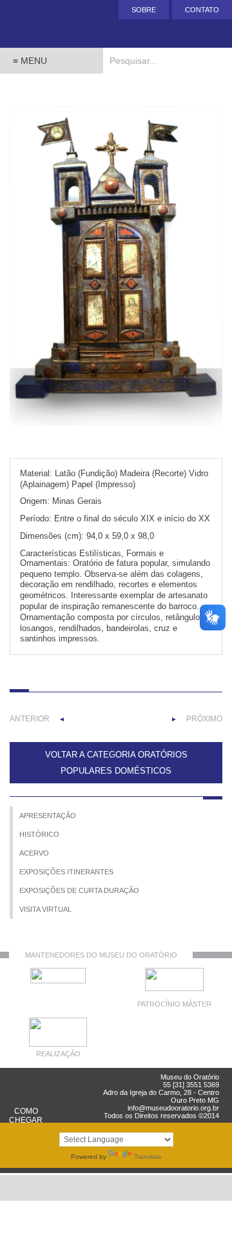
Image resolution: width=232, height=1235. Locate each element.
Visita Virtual (45, 909)
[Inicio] (51, 24)
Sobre (143, 10)
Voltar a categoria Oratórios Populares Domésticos (116, 763)
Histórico (39, 834)
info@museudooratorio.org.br (173, 1108)
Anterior (30, 718)
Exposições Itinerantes (66, 872)
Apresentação (47, 815)
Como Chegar (26, 1116)
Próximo (204, 718)
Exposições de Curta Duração (79, 890)
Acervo (34, 853)
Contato (202, 10)
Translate (148, 1156)
